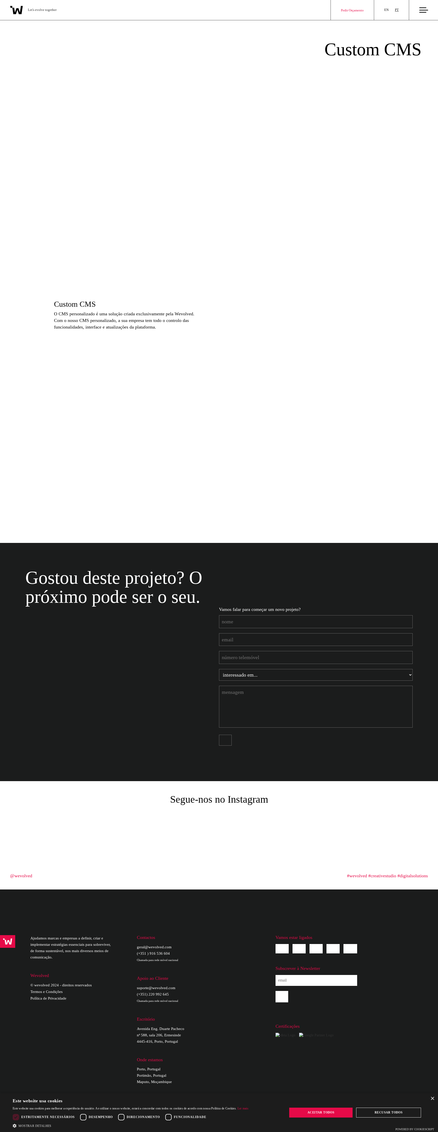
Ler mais (243, 1108)
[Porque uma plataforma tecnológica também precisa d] (197, 845)
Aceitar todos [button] (320, 1112)
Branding (170, 471)
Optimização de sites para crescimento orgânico (352, 471)
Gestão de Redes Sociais (185, 462)
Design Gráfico (176, 480)
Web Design (27, 453)
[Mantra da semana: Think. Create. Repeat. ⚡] (109, 819)
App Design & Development (42, 498)
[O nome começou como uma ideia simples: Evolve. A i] (285, 819)
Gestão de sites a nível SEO (334, 480)
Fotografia (171, 489)
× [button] (432, 1099)
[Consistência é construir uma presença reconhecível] (373, 819)
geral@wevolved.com (154, 947)
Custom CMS (29, 489)
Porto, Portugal (148, 1069)
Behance (333, 948)
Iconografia (173, 507)
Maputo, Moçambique (154, 1082)
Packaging (171, 498)
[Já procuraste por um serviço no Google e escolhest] (241, 845)
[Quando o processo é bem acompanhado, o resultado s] (153, 845)
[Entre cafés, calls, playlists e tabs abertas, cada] (21, 845)
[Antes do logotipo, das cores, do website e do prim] (329, 845)
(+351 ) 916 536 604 (157, 956)
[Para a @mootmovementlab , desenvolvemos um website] (197, 819)
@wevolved (21, 875)
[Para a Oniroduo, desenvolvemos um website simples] (417, 819)
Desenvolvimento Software (41, 444)
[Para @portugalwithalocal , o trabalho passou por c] (65, 819)
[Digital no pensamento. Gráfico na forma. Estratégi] (109, 845)
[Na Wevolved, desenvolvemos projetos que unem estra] (285, 845)
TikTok (350, 948)
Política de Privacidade (48, 998)
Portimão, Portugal (151, 1075)
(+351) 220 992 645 (157, 997)
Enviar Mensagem (227, 740)
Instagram (299, 948)
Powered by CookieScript (414, 1129)
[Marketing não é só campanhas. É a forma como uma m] (21, 819)
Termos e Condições (46, 992)
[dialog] (219, 1112)
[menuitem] (386, 10)
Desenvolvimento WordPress (43, 462)
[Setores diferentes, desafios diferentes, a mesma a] (373, 845)
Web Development (33, 480)
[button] (130, 1125)
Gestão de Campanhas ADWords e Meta (345, 489)
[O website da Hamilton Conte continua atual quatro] (153, 819)
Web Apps (25, 507)
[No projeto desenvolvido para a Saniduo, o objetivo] (417, 845)
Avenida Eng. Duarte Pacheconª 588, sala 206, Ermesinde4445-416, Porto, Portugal (160, 1035)
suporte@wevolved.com (156, 988)
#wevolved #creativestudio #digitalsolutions (387, 875)
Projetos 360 (28, 471)
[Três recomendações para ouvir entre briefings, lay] (329, 819)
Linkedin (316, 948)
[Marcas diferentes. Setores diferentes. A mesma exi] (65, 845)
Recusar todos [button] (389, 1112)
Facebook (282, 948)
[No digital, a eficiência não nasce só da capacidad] (241, 819)
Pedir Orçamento (352, 10)
